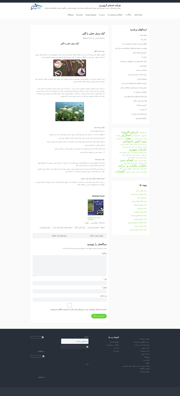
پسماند (137, 172)
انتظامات (118, 135)
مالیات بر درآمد (128, 165)
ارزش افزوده (129, 132)
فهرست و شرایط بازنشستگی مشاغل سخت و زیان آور (131, 48)
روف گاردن (128, 155)
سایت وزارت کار (142, 198)
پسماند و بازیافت (144, 339)
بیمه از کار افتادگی (121, 138)
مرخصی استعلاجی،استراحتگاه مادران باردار (134, 83)
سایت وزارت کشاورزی (140, 212)
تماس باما (79, 15)
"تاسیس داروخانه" (141, 105)
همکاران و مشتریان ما (115, 15)
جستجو (86, 337)
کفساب (120, 171)
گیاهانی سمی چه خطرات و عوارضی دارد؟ (134, 44)
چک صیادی (128, 172)
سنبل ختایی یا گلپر (80, 227)
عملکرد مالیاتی (131, 157)
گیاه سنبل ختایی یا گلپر (140, 101)
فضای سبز (94, 223)
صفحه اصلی (138, 15)
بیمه (128, 138)
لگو (131, 163)
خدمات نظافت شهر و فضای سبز (139, 152)
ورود (87, 364)
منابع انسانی (143, 66)
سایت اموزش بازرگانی (140, 205)
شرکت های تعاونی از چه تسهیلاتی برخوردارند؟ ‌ (133, 61)
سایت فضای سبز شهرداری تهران (137, 222)
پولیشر (133, 172)
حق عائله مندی (138, 147)
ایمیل (104, 287)
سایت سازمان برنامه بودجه (139, 194)
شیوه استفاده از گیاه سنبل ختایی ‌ (62, 227)
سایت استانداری (142, 208)
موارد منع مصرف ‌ (45, 227)
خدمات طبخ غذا (144, 351)
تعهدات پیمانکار (128, 144)
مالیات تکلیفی (143, 168)
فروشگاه (70, 15)
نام (105, 279)
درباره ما (102, 15)
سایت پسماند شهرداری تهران (138, 229)
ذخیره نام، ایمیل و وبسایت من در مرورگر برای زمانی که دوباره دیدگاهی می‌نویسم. (78, 309)
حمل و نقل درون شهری (128, 147)
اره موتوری (144, 135)
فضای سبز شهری (142, 163)
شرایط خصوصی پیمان (141, 157)
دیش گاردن (144, 155)
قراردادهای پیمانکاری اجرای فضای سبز (135, 96)
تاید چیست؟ (143, 109)
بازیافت (145, 138)
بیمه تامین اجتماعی (134, 141)
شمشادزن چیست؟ (141, 70)
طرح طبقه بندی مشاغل (59, 235)
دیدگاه (104, 253)
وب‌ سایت (103, 296)
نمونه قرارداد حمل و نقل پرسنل (137, 74)
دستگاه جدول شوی (141, 118)
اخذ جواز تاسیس (143, 132)
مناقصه (121, 168)
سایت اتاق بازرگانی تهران (139, 201)
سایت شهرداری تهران (140, 219)
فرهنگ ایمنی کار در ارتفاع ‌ (140, 160)
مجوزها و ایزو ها (91, 15)
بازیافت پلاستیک (138, 138)
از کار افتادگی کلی (136, 135)
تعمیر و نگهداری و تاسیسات (141, 342)
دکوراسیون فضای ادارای (140, 52)
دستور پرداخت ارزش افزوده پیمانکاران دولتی (134, 87)
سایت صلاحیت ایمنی (141, 226)
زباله (123, 155)
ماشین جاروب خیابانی (96, 235)
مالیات (142, 165)
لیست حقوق (127, 163)
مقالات (128, 15)
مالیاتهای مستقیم (128, 168)
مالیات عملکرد (135, 168)
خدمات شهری (138, 149)
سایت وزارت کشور (141, 190)
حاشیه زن (122, 144)
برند (133, 138)
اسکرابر (126, 135)
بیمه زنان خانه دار (143, 144)
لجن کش (135, 163)
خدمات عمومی (145, 354)
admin (85, 38)
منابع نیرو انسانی (144, 371)
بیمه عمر (135, 144)
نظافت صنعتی (143, 172)
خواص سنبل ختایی (93, 227)
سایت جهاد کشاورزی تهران (139, 215)
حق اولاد (145, 147)
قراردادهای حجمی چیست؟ (139, 114)
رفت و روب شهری (136, 155)
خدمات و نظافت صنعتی (124, 152)
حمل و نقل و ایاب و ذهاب (142, 345)
